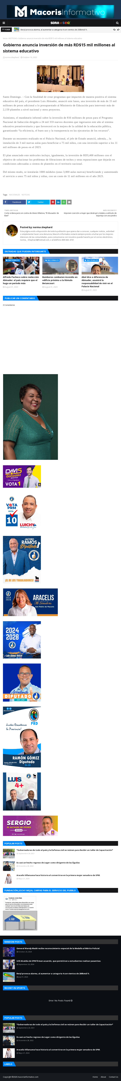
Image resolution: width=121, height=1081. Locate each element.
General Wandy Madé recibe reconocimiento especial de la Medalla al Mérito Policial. (58, 948)
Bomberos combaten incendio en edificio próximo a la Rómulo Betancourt (59, 280)
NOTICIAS (13, 38)
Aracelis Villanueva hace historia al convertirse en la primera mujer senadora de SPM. (58, 875)
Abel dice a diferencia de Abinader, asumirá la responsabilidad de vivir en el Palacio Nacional (97, 282)
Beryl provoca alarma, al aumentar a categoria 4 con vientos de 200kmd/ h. (54, 29)
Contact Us (113, 1077)
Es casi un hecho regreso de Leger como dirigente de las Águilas (48, 862)
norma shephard (12, 57)
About (103, 1077)
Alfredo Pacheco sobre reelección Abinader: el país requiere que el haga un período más (21, 280)
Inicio (5, 38)
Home (95, 1077)
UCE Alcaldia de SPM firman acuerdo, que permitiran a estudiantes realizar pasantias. (59, 961)
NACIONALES (14, 194)
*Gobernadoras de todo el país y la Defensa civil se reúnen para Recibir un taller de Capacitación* (65, 850)
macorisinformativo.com (28, 1077)
